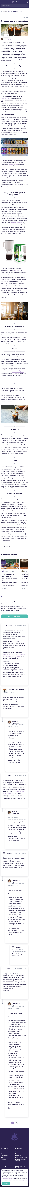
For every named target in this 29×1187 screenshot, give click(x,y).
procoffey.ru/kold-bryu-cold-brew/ (13, 792)
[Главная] (1, 11)
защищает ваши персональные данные (17, 1180)
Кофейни (3, 1159)
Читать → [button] (4, 588)
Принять (6, 1183)
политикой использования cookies (12, 1177)
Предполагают (5, 98)
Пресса (3, 1157)
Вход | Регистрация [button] (14, 616)
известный (16, 270)
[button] (3, 2)
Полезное (18, 1155)
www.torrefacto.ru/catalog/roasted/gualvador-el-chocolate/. (14, 655)
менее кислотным (16, 222)
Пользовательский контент (20, 1160)
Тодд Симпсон (13, 164)
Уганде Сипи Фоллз (18, 372)
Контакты (18, 1152)
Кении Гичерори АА (18, 370)
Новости (3, 1153)
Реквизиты (18, 1153)
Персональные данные (21, 1157)
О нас (2, 1152)
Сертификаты (4, 1155)
